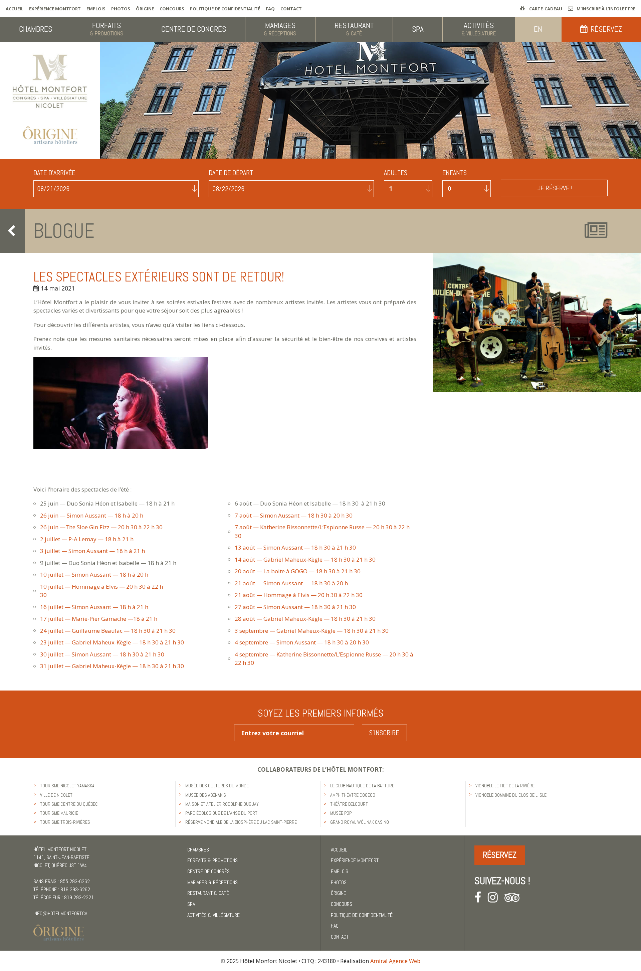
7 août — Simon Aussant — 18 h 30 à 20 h (290, 515)
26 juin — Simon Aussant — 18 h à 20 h (92, 515)
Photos (120, 9)
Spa (191, 904)
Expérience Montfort (55, 9)
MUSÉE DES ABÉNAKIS (205, 795)
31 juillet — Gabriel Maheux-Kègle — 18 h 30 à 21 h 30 (112, 666)
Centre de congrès (208, 871)
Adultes (395, 173)
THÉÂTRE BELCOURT (349, 804)
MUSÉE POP (341, 813)
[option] (537, 322)
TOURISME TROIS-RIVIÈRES (65, 822)
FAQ (270, 9)
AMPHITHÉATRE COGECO (352, 795)
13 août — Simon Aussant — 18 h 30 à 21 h (291, 547)
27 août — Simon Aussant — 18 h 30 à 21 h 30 (297, 607)
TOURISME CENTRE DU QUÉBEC (69, 804)
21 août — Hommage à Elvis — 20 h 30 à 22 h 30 (299, 595)
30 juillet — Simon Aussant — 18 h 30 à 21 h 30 (103, 654)
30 (349, 515)
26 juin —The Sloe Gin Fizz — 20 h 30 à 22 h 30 (102, 527)
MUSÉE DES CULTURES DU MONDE (217, 786)
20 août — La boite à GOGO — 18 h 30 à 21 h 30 (300, 571)
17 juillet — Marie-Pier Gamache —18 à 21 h (108, 618)
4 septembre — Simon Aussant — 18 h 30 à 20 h (298, 642)
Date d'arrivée (54, 173)
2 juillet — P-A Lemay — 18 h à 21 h (91, 539)
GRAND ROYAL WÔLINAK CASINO (359, 822)
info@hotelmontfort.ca (60, 913)
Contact (291, 9)
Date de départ (231, 173)
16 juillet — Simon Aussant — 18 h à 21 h (94, 607)
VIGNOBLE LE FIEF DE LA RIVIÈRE (505, 786)
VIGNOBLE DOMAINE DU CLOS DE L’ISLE (511, 795)
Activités (213, 915)
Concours (172, 9)
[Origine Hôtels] (58, 928)
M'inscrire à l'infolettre (606, 9)
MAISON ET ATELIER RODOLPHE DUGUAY (222, 804)
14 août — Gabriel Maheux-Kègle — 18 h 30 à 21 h (301, 559)
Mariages (212, 882)
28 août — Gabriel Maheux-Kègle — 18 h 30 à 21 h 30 (306, 618)
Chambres (198, 849)
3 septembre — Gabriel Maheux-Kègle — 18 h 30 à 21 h (308, 630)
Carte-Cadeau (545, 9)
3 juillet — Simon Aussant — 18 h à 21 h (92, 551)
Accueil (14, 9)
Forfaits (212, 860)
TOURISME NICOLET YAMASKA (67, 786)
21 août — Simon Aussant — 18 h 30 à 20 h (291, 583)
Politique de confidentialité (225, 9)
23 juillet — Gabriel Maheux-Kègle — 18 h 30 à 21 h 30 (114, 642)
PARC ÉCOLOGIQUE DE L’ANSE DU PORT (221, 813)
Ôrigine (145, 9)
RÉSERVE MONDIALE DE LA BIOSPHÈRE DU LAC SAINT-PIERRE (241, 822)
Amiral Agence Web (395, 961)
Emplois (95, 9)
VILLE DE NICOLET (56, 795)
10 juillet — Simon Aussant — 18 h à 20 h (95, 574)
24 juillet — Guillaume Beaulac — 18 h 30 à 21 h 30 (108, 630)
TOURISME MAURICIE (59, 813)
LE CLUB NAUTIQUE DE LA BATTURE (362, 786)
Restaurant (208, 893)
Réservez (499, 855)
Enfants (454, 173)
